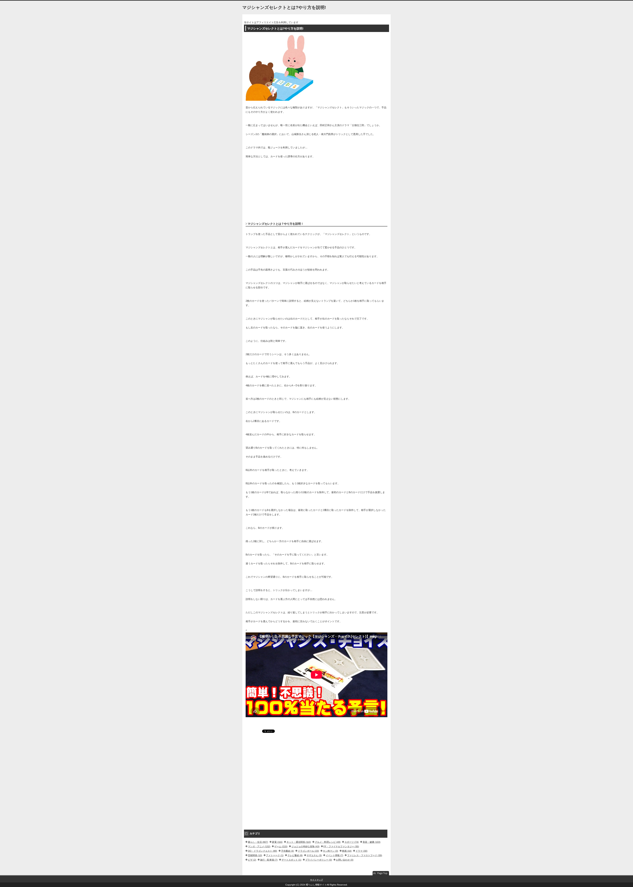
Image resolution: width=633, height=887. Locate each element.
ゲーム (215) (280, 846)
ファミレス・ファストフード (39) (364, 855)
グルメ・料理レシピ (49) (328, 842)
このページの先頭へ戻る (381, 873)
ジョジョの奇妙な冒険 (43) (305, 846)
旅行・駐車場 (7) (269, 859)
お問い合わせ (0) (344, 859)
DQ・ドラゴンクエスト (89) (262, 851)
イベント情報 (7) (334, 855)
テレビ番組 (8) (295, 855)
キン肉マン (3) (330, 851)
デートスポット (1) (291, 859)
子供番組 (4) (287, 851)
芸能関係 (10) (255, 855)
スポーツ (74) (352, 842)
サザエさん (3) (314, 855)
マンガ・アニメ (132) (259, 846)
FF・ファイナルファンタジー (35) (341, 846)
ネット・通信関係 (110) (298, 842)
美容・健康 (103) (371, 842)
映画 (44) (347, 851)
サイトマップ (316, 880)
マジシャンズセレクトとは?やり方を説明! (284, 7)
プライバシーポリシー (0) (318, 859)
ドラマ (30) (361, 851)
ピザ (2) (252, 859)
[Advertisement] (316, 186)
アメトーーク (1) (275, 855)
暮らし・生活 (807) (258, 842)
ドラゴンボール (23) (308, 851)
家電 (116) (277, 842)
